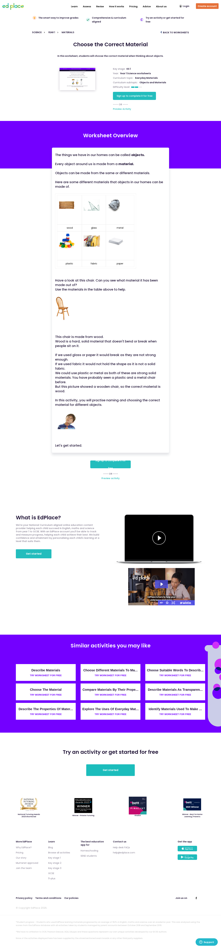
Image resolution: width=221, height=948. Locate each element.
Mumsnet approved (27, 863)
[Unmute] (161, 602)
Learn (74, 6)
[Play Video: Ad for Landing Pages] (161, 584)
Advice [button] (147, 6)
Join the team (24, 868)
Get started (33, 554)
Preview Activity (122, 109)
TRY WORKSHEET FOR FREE (46, 675)
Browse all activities (59, 852)
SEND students (89, 855)
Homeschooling (89, 850)
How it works (116, 6)
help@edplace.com (124, 852)
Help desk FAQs (121, 847)
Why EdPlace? (24, 847)
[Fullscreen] (173, 602)
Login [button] (186, 6)
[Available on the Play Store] (191, 858)
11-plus (51, 878)
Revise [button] (100, 6)
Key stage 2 (54, 863)
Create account (207, 6)
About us (161, 6)
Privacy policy (24, 898)
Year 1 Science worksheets (135, 73)
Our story (21, 857)
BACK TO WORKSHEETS (175, 32)
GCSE (51, 873)
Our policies (71, 898)
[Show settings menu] (167, 602)
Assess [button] (87, 6)
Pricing (133, 6)
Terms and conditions (48, 898)
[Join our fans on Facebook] (196, 898)
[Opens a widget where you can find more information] (206, 942)
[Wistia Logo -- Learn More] (185, 602)
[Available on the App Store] (191, 850)
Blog (50, 847)
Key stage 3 (54, 868)
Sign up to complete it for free (134, 96)
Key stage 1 (54, 857)
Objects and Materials (152, 82)
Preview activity (110, 478)
